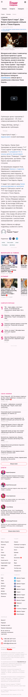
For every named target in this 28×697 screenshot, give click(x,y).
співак (16, 242)
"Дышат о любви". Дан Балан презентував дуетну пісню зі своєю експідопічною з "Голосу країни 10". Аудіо (9, 268)
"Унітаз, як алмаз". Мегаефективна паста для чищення (14, 331)
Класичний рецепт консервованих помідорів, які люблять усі (11, 412)
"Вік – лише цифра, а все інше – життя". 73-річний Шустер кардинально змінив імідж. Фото (14, 308)
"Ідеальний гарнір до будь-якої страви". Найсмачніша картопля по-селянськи (12, 431)
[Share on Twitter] (13, 239)
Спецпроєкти (17, 570)
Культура (3, 555)
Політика (3, 544)
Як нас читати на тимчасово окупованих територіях (7, 632)
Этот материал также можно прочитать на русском (14, 30)
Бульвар (8, 14)
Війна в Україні (5, 542)
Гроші (2, 547)
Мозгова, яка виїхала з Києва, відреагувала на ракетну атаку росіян (14, 458)
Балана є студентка (17, 169)
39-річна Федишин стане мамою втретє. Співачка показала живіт (12, 451)
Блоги (3, 467)
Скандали (21, 9)
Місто (2, 574)
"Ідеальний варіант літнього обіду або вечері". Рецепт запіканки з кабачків (12, 425)
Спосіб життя (4, 560)
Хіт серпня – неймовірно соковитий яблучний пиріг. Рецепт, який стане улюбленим (11, 405)
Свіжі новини (6, 393)
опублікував (5, 78)
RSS (18, 605)
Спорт (2, 552)
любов (3, 242)
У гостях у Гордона (19, 547)
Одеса (2, 583)
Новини (4, 9)
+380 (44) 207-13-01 (10, 638)
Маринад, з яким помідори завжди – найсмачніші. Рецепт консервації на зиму (15, 317)
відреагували (6, 137)
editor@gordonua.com (10, 643)
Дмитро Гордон (21, 578)
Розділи (16, 538)
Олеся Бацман (20, 597)
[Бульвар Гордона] (13, 3)
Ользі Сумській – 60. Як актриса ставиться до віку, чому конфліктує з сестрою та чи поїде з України (9, 292)
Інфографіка (4, 565)
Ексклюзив (17, 557)
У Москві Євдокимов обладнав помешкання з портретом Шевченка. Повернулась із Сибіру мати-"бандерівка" (12, 477)
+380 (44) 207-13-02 (10, 641)
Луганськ (3, 596)
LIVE (15, 555)
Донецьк (3, 586)
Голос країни (10, 242)
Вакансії (3, 620)
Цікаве (2, 568)
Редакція (3, 622)
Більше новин (14, 463)
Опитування (17, 565)
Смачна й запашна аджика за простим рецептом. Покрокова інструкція (15, 324)
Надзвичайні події (6, 563)
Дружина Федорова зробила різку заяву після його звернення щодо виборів (14, 338)
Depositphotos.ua (21, 661)
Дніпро (3, 591)
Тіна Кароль (5, 245)
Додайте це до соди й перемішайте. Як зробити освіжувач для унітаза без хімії (13, 418)
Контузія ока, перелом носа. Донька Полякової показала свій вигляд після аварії (12, 438)
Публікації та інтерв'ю (20, 544)
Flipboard (19, 603)
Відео (15, 563)
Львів (2, 580)
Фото (15, 560)
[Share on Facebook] (10, 239)
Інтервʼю (12, 9)
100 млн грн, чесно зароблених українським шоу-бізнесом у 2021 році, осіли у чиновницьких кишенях (14, 526)
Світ (2, 549)
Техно (2, 557)
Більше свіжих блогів (13, 531)
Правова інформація (6, 628)
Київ (2, 578)
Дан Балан (12, 245)
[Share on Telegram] (17, 239)
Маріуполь (4, 593)
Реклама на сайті (5, 625)
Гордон (3, 14)
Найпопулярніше (7, 303)
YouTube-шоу (17, 568)
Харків (2, 588)
